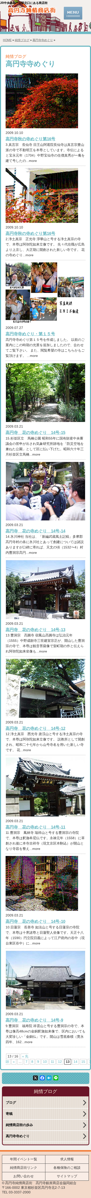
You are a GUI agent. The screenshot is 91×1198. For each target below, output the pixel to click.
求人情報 (67, 1159)
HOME (7, 40)
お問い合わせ (23, 1176)
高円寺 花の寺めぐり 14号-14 (35, 531)
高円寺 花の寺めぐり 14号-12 (35, 728)
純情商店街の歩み (19, 1125)
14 (75, 1062)
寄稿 (9, 1114)
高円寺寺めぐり (43, 40)
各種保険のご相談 (67, 1168)
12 (60, 1062)
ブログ (11, 1102)
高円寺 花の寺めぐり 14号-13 (35, 629)
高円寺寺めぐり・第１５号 (30, 334)
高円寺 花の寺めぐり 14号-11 (35, 827)
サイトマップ (67, 1176)
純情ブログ (22, 40)
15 (83, 1062)
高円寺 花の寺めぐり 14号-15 (35, 432)
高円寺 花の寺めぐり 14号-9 (34, 1020)
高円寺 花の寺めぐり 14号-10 (35, 921)
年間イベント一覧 (23, 1159)
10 (45, 1062)
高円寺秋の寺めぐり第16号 (30, 139)
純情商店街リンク (23, 1168)
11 (52, 1062)
